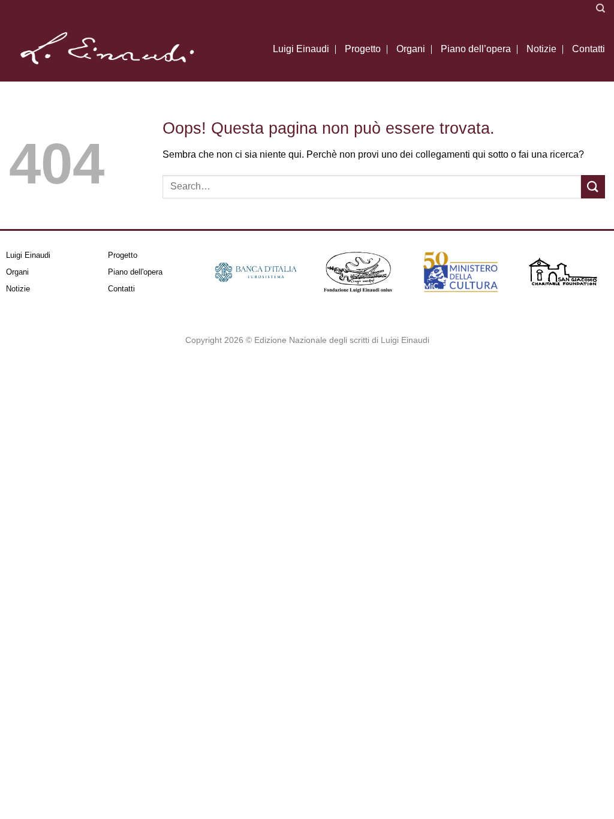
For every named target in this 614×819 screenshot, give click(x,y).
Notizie (541, 49)
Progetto (363, 49)
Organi (410, 49)
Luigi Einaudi (301, 49)
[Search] (600, 8)
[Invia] (593, 186)
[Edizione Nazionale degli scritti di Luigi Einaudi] (106, 49)
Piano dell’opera (476, 49)
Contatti (588, 49)
